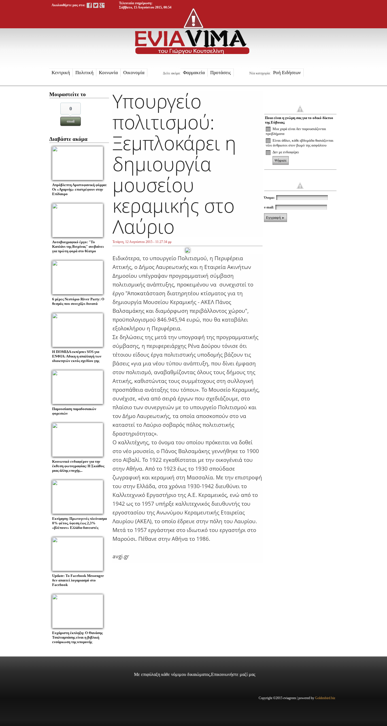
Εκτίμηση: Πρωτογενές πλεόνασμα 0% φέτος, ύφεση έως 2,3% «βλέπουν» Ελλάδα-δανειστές (79, 523)
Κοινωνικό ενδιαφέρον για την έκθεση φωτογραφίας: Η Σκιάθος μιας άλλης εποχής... (78, 466)
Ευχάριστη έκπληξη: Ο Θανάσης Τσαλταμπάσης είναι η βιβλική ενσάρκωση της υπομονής (77, 637)
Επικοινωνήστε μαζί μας (233, 674)
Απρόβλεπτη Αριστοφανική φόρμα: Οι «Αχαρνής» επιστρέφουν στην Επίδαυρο (79, 189)
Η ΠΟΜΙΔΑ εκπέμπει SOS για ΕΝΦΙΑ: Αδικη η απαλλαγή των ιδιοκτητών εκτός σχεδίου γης (76, 356)
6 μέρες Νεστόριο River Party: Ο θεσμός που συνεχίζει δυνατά (78, 301)
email (71, 121)
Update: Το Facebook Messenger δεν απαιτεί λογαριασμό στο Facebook (78, 580)
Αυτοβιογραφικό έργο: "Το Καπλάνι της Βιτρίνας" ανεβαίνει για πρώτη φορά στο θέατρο (78, 246)
